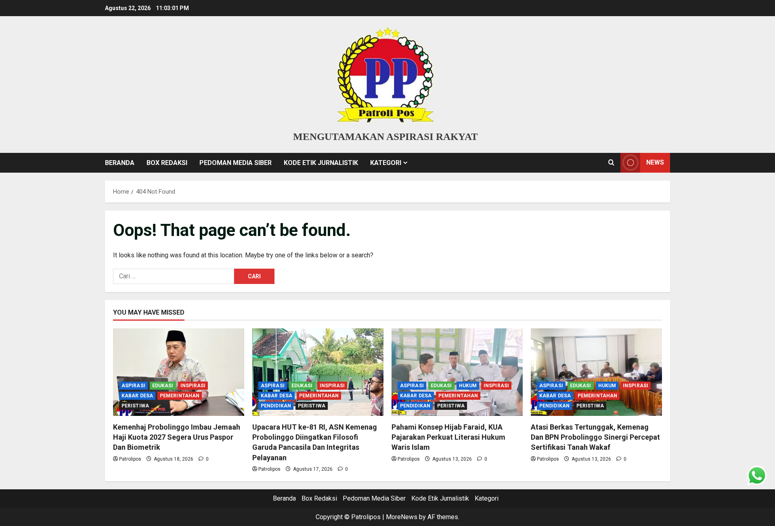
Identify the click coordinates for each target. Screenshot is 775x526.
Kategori (385, 163)
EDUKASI (163, 385)
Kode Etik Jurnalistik (321, 163)
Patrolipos (130, 459)
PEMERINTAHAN (179, 396)
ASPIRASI (133, 385)
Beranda (119, 163)
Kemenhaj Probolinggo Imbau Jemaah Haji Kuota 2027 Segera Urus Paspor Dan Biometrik (176, 437)
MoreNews (401, 517)
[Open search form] (611, 162)
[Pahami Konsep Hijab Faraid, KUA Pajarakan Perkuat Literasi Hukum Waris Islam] (457, 372)
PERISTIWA (135, 406)
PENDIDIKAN (276, 406)
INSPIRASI (193, 385)
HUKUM (468, 385)
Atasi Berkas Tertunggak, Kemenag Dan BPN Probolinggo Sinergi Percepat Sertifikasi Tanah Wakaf (595, 437)
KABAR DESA (137, 396)
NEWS (655, 162)
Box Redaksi (167, 163)
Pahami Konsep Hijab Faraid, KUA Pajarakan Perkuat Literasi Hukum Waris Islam (448, 437)
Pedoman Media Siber (235, 163)
